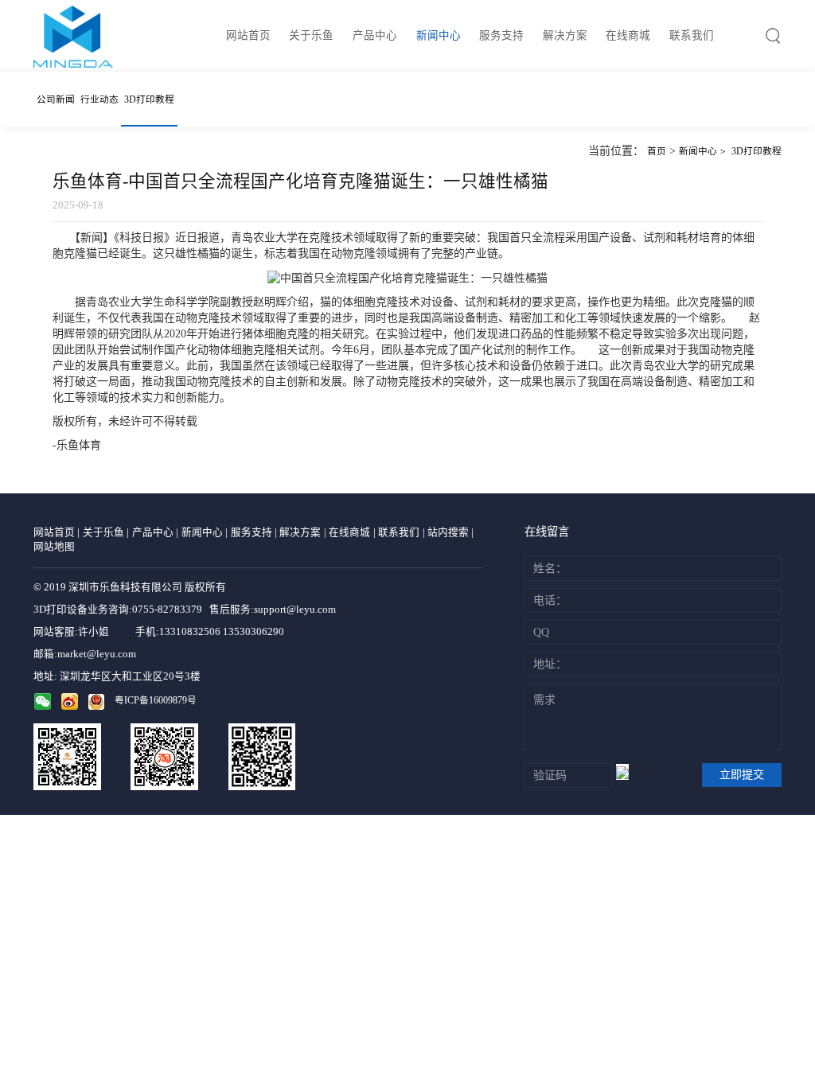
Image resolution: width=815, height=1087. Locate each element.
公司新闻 (56, 100)
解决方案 (565, 35)
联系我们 (691, 35)
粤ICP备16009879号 (156, 700)
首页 (656, 151)
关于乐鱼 (311, 35)
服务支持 (501, 35)
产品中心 (375, 35)
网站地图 (54, 546)
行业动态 (99, 100)
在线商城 (628, 35)
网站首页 (248, 35)
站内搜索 (448, 532)
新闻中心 (438, 35)
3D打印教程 (149, 100)
